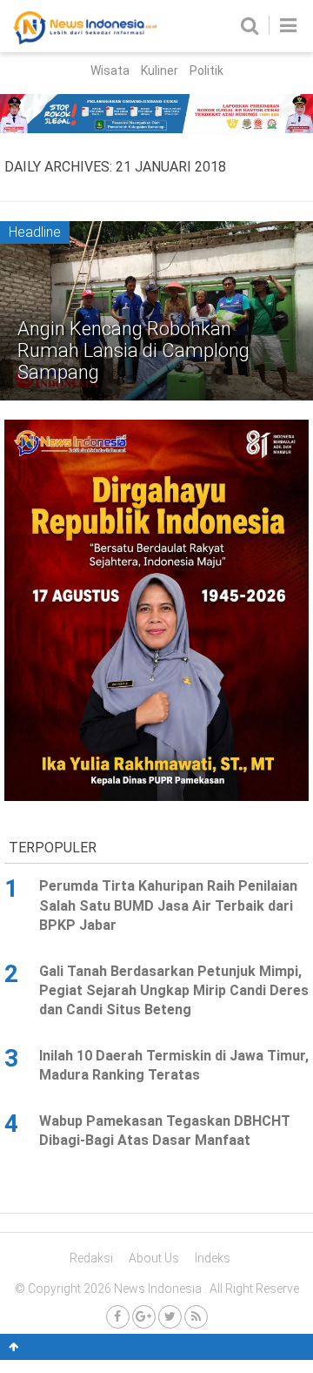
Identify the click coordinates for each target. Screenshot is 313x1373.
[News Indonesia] (84, 40)
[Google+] (144, 1317)
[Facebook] (118, 1317)
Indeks (212, 1258)
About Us (154, 1258)
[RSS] (196, 1317)
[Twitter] (170, 1317)
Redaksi (91, 1258)
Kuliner (159, 70)
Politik (206, 70)
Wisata (110, 70)
